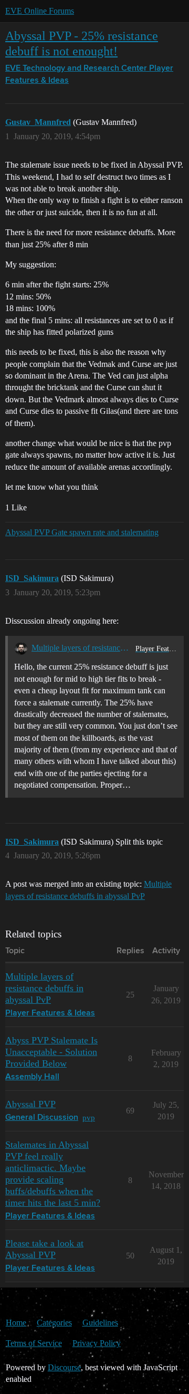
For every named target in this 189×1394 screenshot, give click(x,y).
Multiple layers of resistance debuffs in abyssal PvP (81, 647)
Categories (54, 1322)
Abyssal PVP (30, 1104)
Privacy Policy (96, 1343)
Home (16, 1322)
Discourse (64, 1367)
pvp (88, 1117)
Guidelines (100, 1322)
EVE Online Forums (39, 10)
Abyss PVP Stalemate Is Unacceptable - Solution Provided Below (51, 1052)
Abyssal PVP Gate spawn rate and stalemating (82, 532)
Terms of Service (34, 1343)
